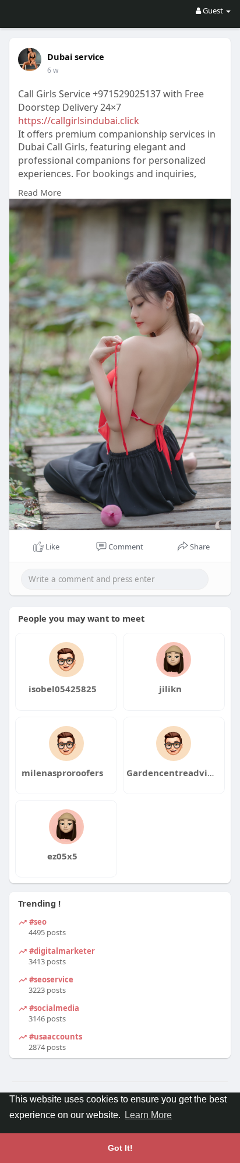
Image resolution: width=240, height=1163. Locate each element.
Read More (39, 192)
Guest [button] (213, 10)
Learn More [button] (148, 1115)
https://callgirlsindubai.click (78, 120)
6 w (52, 70)
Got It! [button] (120, 1148)
